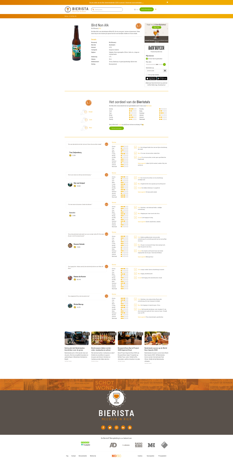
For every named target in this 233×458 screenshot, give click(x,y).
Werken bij (93, 456)
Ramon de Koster (80, 276)
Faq (67, 456)
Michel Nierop (78, 304)
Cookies (140, 456)
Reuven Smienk (79, 244)
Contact (73, 456)
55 (100, 28)
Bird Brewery (112, 42)
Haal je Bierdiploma (146, 9)
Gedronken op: (150, 68)
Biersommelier (83, 456)
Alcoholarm (112, 45)
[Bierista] (75, 9)
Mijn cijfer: (149, 62)
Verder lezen (68, 361)
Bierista (66, 16)
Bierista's (149, 106)
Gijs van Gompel (79, 183)
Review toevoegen (117, 128)
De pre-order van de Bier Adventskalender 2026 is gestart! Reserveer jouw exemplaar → (116, 2)
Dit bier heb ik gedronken (155, 58)
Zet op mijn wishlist (153, 74)
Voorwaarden (150, 456)
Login (137, 9)
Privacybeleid (162, 456)
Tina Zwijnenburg (75, 152)
